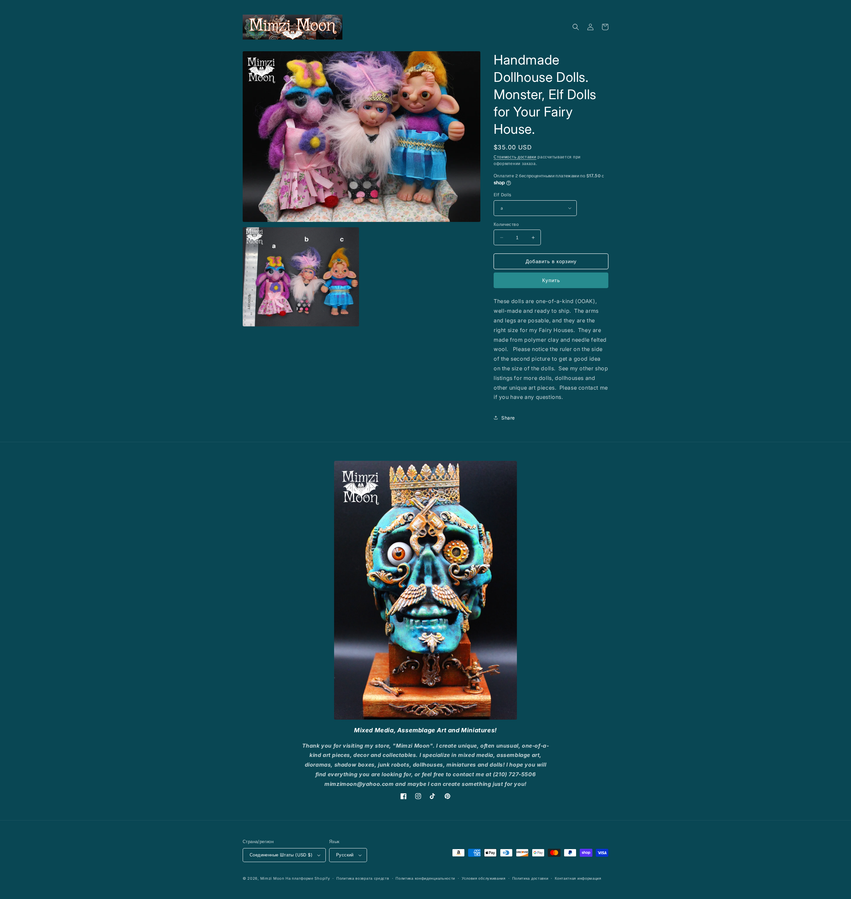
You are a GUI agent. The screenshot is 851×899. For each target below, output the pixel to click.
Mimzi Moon (273, 878)
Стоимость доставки (515, 156)
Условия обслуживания (484, 878)
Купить (551, 280)
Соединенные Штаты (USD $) (281, 854)
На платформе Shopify (308, 878)
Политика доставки (530, 878)
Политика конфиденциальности (425, 878)
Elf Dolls (503, 194)
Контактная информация (578, 878)
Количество (506, 224)
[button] (575, 27)
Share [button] (508, 418)
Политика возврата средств (362, 878)
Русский (345, 854)
